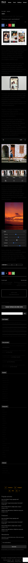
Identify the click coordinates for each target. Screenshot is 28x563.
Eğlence (4, 418)
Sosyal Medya (5, 450)
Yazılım (4, 456)
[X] (6, 25)
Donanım (4, 414)
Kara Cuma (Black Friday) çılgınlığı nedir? (11, 322)
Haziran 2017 (5, 384)
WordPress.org (6, 473)
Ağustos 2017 (5, 380)
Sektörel (4, 445)
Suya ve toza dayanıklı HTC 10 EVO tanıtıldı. (6, 283)
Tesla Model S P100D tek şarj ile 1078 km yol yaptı (14, 336)
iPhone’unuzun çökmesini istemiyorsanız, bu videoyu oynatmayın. (20, 284)
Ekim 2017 (4, 378)
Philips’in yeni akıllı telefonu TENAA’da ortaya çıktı (14, 332)
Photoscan (19, 264)
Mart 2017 (4, 391)
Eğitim (3, 416)
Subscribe (14, 546)
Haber (3, 425)
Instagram (20, 487)
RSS (13, 490)
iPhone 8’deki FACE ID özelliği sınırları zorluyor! (13, 329)
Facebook (10, 487)
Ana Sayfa (3, 11)
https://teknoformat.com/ (14, 294)
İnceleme (4, 427)
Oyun (3, 441)
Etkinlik (4, 421)
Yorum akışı (5, 470)
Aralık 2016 (5, 398)
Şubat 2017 (5, 393)
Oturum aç (5, 466)
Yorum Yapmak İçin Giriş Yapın (14, 307)
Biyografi (4, 412)
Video (3, 452)
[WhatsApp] (13, 25)
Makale (4, 434)
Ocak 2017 (5, 396)
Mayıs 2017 (5, 387)
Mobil (3, 436)
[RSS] (9, 491)
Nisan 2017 (5, 389)
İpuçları (8, 11)
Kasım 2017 (5, 376)
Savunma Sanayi (6, 443)
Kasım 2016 (5, 400)
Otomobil (4, 439)
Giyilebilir (4, 423)
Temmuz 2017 (5, 382)
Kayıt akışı (4, 468)
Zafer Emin (6, 21)
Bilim (3, 410)
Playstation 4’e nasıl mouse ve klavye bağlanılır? (13, 345)
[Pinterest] (9, 25)
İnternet (4, 430)
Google (9, 264)
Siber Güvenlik (5, 448)
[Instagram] (15, 487)
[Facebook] (2, 25)
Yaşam (4, 454)
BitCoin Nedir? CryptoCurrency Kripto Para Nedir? (13, 326)
